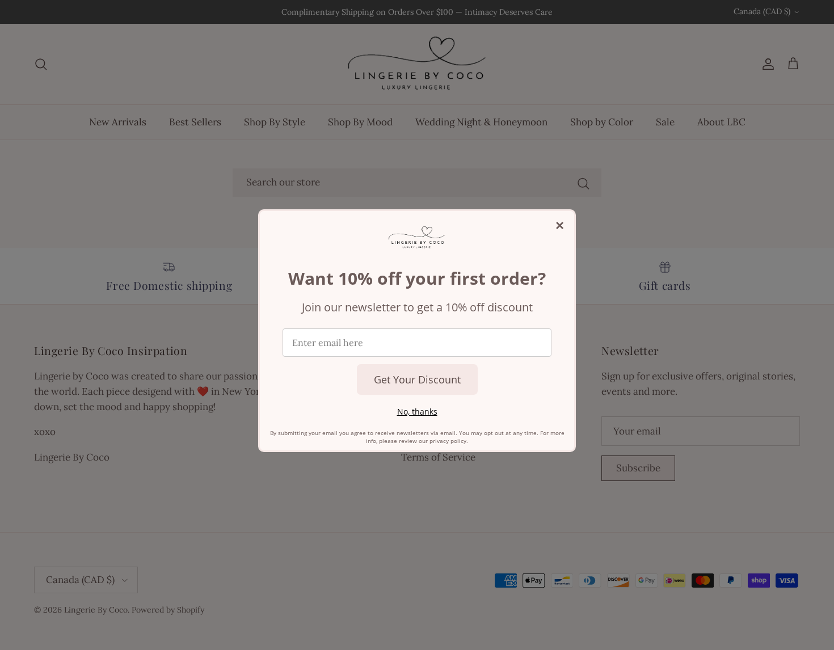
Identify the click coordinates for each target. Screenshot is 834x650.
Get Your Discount (417, 379)
